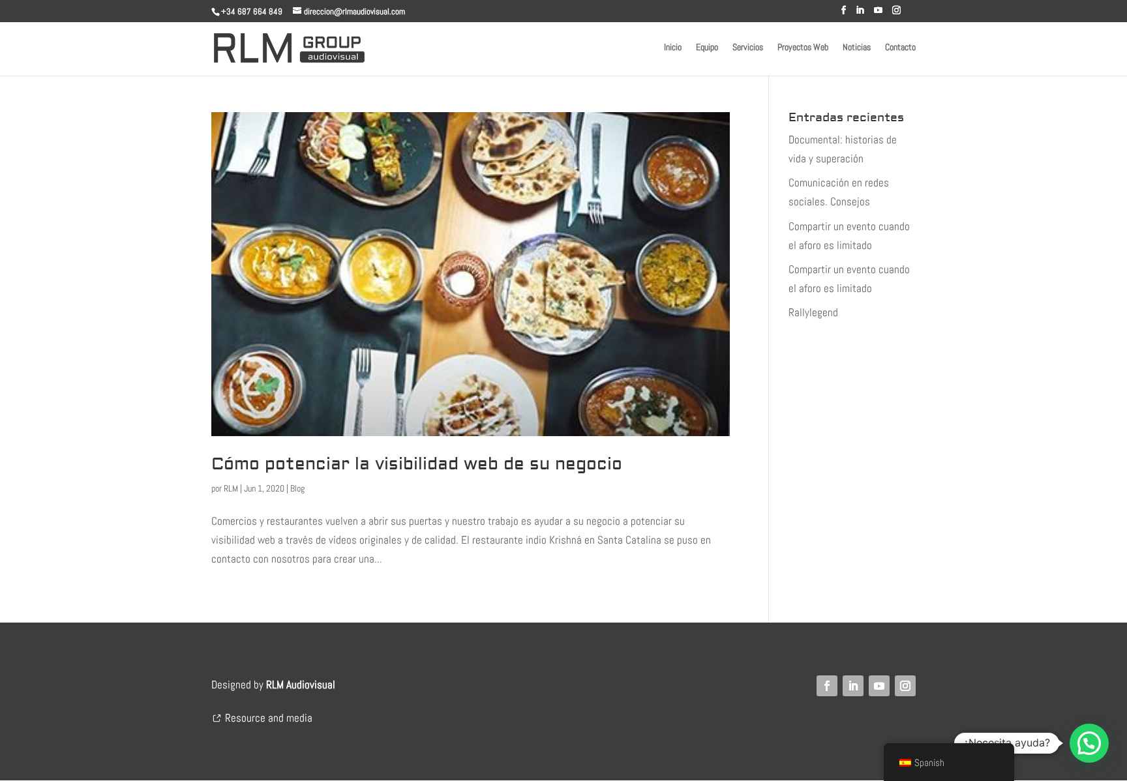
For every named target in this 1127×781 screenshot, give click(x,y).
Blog (297, 488)
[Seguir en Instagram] (905, 685)
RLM (231, 488)
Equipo (707, 47)
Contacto (900, 47)
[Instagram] (896, 14)
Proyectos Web (802, 47)
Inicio (673, 47)
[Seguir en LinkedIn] (853, 685)
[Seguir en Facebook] (827, 685)
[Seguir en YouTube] (879, 685)
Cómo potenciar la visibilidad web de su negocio (416, 464)
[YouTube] (878, 14)
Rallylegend (813, 312)
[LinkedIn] (860, 14)
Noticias (857, 47)
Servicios (747, 47)
